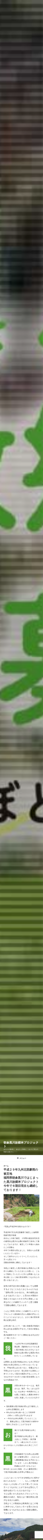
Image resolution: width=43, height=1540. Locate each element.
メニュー (22, 1158)
